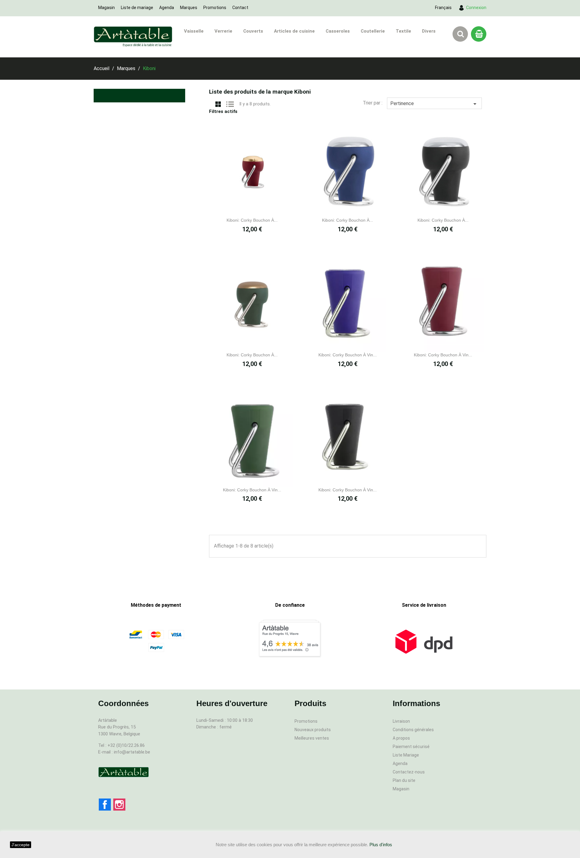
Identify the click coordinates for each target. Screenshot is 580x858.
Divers (429, 31)
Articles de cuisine (294, 31)
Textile (403, 31)
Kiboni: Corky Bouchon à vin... (347, 354)
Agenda (166, 7)
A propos (401, 738)
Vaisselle (194, 31)
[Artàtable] (123, 772)
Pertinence (434, 104)
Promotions (214, 7)
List (230, 103)
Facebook (105, 805)
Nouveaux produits (313, 729)
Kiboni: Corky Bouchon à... (252, 220)
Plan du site (404, 780)
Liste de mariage (137, 7)
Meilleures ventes (312, 738)
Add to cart (259, 208)
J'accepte (20, 844)
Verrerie (223, 31)
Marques (188, 7)
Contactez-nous (409, 772)
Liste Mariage (406, 755)
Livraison (401, 721)
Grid (218, 103)
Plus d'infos (380, 844)
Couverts (253, 31)
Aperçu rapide (246, 208)
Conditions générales (413, 729)
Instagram (119, 805)
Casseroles (338, 31)
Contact (240, 7)
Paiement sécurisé (411, 746)
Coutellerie (373, 31)
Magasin (106, 7)
